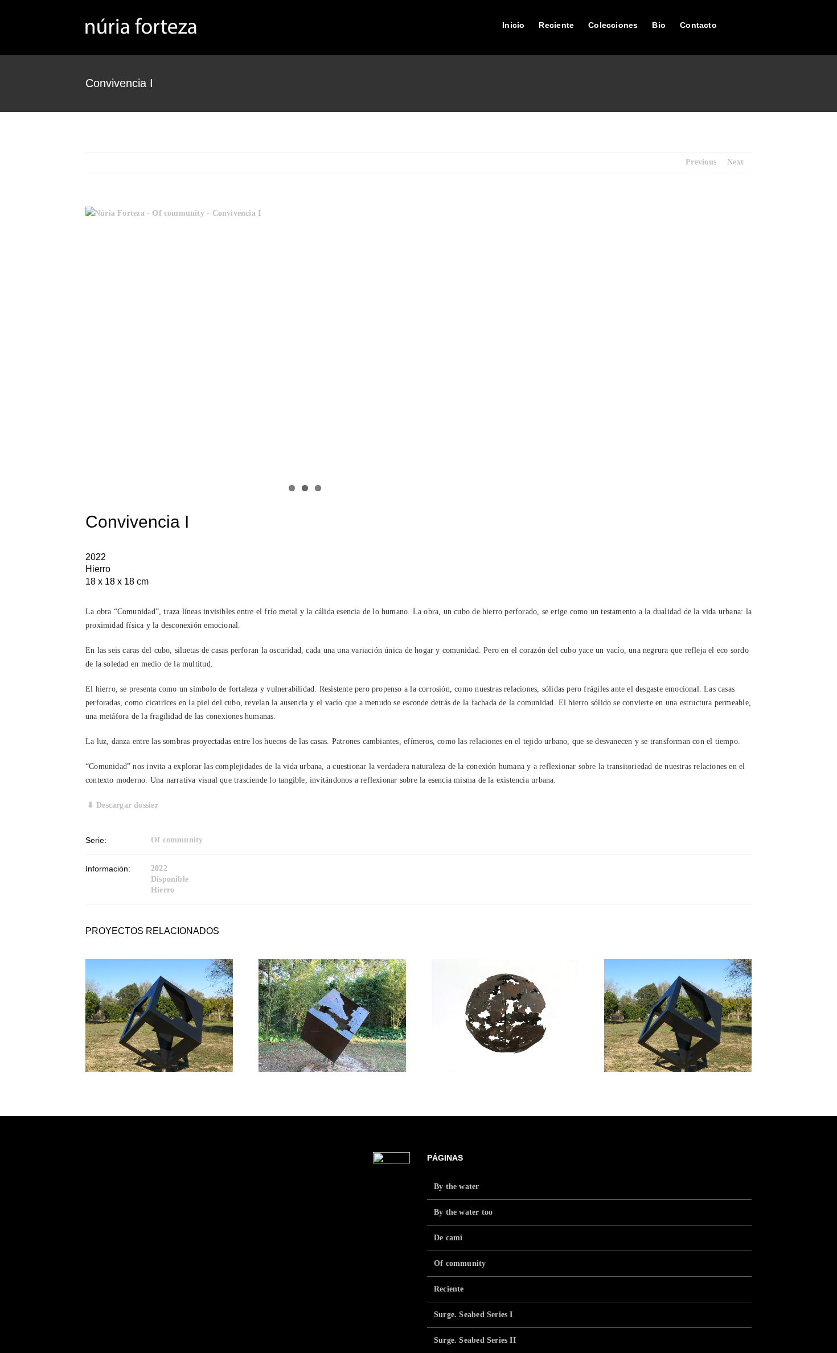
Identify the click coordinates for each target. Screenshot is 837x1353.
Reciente (449, 1289)
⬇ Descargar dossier (122, 805)
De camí (448, 1237)
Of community (177, 840)
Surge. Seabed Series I (473, 1314)
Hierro (162, 890)
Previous (701, 162)
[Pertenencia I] (505, 1015)
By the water (456, 1186)
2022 (159, 868)
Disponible (169, 879)
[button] (734, 24)
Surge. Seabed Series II (475, 1340)
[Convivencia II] (332, 1015)
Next (735, 162)
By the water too (463, 1212)
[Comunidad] (159, 1015)
